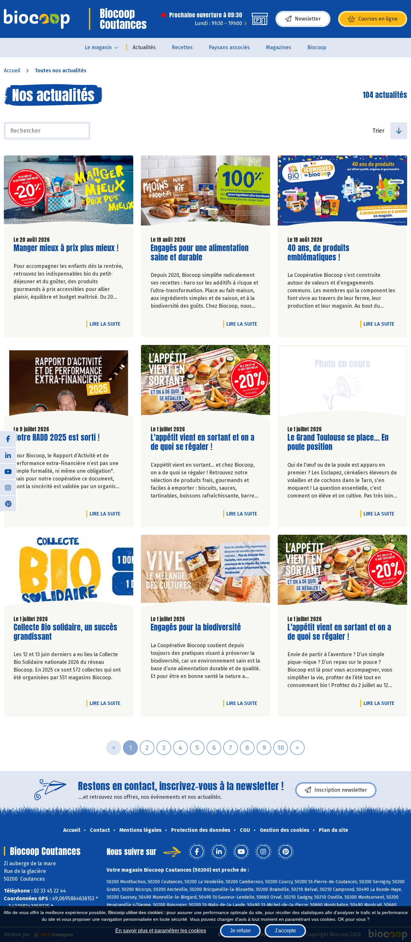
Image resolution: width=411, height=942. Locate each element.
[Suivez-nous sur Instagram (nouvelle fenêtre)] (8, 487)
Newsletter (308, 19)
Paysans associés (229, 47)
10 (280, 748)
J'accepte (285, 930)
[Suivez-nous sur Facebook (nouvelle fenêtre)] (8, 439)
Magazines (278, 47)
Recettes (182, 47)
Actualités (144, 47)
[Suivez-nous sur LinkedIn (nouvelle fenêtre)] (8, 455)
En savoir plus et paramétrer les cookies (160, 930)
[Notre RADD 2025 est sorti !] (68, 382)
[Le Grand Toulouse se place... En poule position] (342, 382)
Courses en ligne (378, 19)
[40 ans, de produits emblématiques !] (342, 193)
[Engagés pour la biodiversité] (205, 572)
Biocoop (316, 47)
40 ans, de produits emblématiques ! (324, 252)
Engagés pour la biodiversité (196, 627)
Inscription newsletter (340, 790)
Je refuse (240, 930)
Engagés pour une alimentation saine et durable (200, 252)
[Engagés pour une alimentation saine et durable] (205, 193)
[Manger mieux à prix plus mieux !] (68, 193)
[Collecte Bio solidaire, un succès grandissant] (68, 572)
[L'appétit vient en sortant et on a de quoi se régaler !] (205, 382)
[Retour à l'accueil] (37, 19)
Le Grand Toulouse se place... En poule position (338, 442)
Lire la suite (107, 324)
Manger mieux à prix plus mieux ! (65, 248)
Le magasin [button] (98, 47)
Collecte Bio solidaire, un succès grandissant (65, 632)
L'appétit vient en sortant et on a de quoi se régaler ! (202, 442)
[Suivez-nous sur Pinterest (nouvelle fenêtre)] (8, 503)
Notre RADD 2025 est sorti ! (56, 437)
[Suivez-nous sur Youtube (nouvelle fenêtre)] (8, 471)
